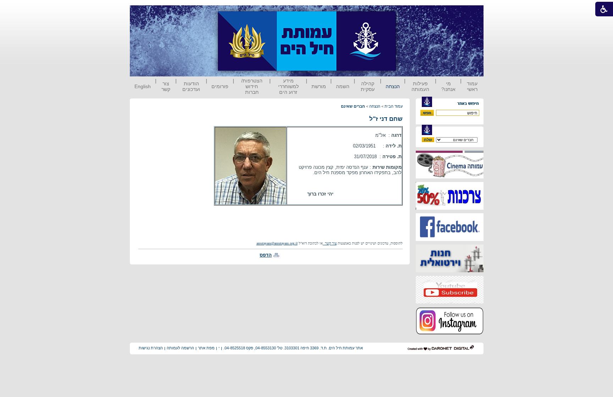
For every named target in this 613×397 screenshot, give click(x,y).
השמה (342, 86)
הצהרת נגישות (151, 348)
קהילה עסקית (368, 86)
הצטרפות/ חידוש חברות (252, 86)
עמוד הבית (394, 106)
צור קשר (165, 86)
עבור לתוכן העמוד (409, 12)
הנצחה (393, 86)
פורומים (219, 86)
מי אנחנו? (448, 86)
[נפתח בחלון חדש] (450, 176)
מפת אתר (206, 348)
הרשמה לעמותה (180, 348)
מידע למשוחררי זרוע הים (288, 86)
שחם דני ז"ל (386, 119)
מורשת (318, 86)
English (142, 86)
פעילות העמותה (420, 86)
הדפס (266, 255)
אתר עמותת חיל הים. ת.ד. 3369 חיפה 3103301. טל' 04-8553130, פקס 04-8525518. (293, 348)
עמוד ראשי (472, 86)
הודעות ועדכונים (191, 86)
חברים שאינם (353, 106)
